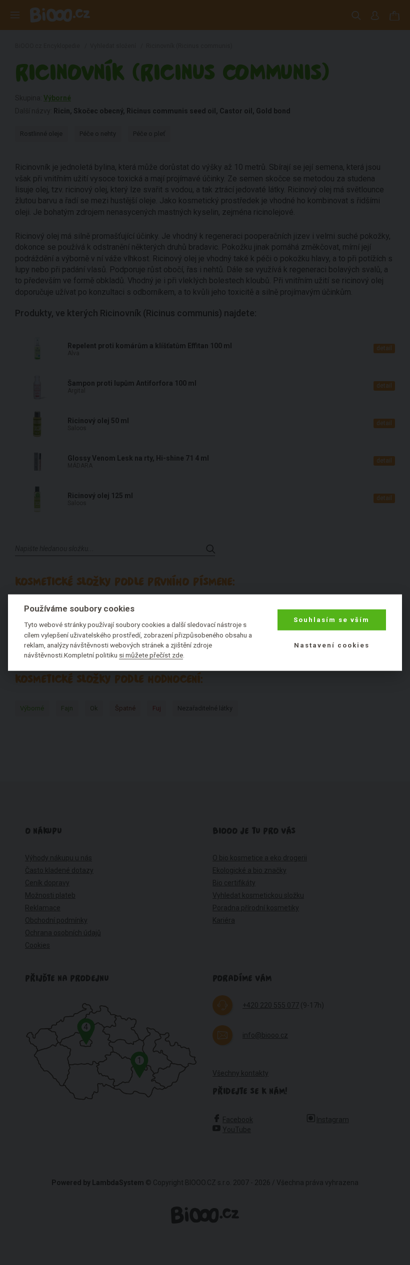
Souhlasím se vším (332, 620)
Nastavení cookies (332, 644)
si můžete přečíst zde (151, 655)
